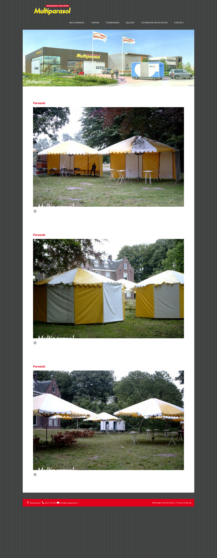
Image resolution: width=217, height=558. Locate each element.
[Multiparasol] (52, 8)
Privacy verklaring (183, 502)
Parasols (39, 103)
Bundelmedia (168, 502)
